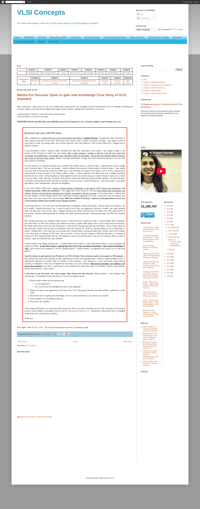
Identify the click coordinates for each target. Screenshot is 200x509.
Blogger (111, 478)
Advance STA (75, 73)
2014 (169, 260)
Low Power (75, 37)
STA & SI (42, 37)
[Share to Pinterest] (69, 334)
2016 (169, 254)
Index (145, 79)
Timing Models (113, 73)
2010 (169, 273)
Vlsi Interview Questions (115, 37)
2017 (169, 225)
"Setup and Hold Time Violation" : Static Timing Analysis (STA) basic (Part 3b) (151, 265)
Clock (63, 73)
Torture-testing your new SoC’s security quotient (150, 363)
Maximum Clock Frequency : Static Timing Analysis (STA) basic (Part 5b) (151, 313)
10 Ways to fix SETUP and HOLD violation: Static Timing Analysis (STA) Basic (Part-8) (151, 275)
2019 (169, 218)
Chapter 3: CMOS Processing (154, 88)
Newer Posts (22, 342)
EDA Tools (101, 73)
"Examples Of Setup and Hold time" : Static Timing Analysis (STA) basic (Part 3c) (151, 238)
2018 (169, 222)
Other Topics (126, 73)
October (171, 234)
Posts (141, 14)
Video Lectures (137, 37)
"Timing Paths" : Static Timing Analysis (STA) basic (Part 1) (151, 229)
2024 (169, 209)
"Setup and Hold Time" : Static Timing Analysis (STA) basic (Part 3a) (151, 256)
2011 (169, 270)
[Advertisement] (66, 54)
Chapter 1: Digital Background (154, 82)
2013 (169, 263)
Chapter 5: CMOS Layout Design (155, 93)
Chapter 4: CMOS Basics (152, 91)
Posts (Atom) (31, 346)
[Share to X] (63, 334)
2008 (169, 276)
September (172, 237)
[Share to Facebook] (66, 334)
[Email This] (58, 334)
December (172, 227)
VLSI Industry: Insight (158, 37)
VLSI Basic (29, 37)
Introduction (32, 73)
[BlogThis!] (61, 334)
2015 (169, 257)
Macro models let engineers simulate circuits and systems (150, 329)
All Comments (144, 18)
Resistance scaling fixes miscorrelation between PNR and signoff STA (150, 345)
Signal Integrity (88, 73)
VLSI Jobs (53, 42)
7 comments (46, 334)
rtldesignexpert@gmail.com (78, 311)
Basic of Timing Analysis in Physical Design (150, 247)
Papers (41, 42)
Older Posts (127, 342)
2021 (169, 215)
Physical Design (92, 37)
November (172, 231)
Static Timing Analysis (48, 73)
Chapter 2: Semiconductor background (157, 85)
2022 (169, 212)
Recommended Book (24, 42)
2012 (169, 266)
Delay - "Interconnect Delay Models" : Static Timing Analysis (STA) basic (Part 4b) (151, 303)
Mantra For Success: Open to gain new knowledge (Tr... (175, 243)
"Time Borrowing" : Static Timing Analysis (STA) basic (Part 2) (151, 294)
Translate (179, 30)
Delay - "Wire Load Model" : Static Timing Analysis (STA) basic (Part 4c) (151, 285)
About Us (177, 37)
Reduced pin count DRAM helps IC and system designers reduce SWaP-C (150, 336)
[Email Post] (54, 334)
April (170, 250)
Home (17, 37)
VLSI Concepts (41, 12)
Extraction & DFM (58, 37)
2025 (169, 206)
